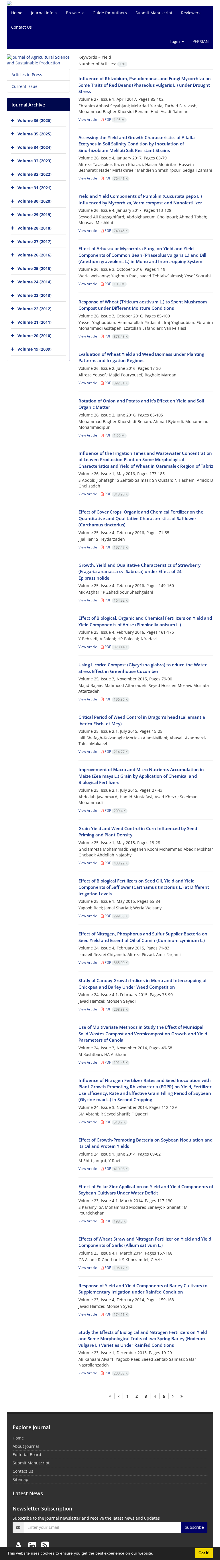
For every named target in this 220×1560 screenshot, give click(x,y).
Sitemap (20, 1479)
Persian (200, 41)
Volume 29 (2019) (34, 214)
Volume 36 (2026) (34, 120)
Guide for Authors (110, 12)
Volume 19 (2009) (34, 349)
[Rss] (45, 1545)
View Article (87, 119)
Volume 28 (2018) (34, 228)
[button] (155, 1554)
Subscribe (194, 1527)
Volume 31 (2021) (34, 187)
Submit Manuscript (153, 12)
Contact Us (21, 27)
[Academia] (20, 1545)
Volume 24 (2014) (34, 282)
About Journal (26, 1446)
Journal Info (42, 12)
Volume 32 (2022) (34, 174)
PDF (114, 119)
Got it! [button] (204, 1553)
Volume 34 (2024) (34, 147)
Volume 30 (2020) (34, 201)
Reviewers (191, 12)
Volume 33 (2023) (34, 160)
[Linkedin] (33, 1545)
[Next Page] (172, 1396)
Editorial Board (27, 1454)
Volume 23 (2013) (34, 295)
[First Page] (110, 1396)
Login (175, 41)
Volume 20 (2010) (34, 335)
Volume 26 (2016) (34, 255)
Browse (73, 12)
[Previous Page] (118, 1396)
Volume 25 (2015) (34, 268)
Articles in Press (26, 74)
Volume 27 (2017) (34, 241)
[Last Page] (181, 1396)
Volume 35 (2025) (34, 134)
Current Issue (24, 86)
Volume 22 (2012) (34, 308)
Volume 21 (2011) (34, 322)
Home (16, 12)
